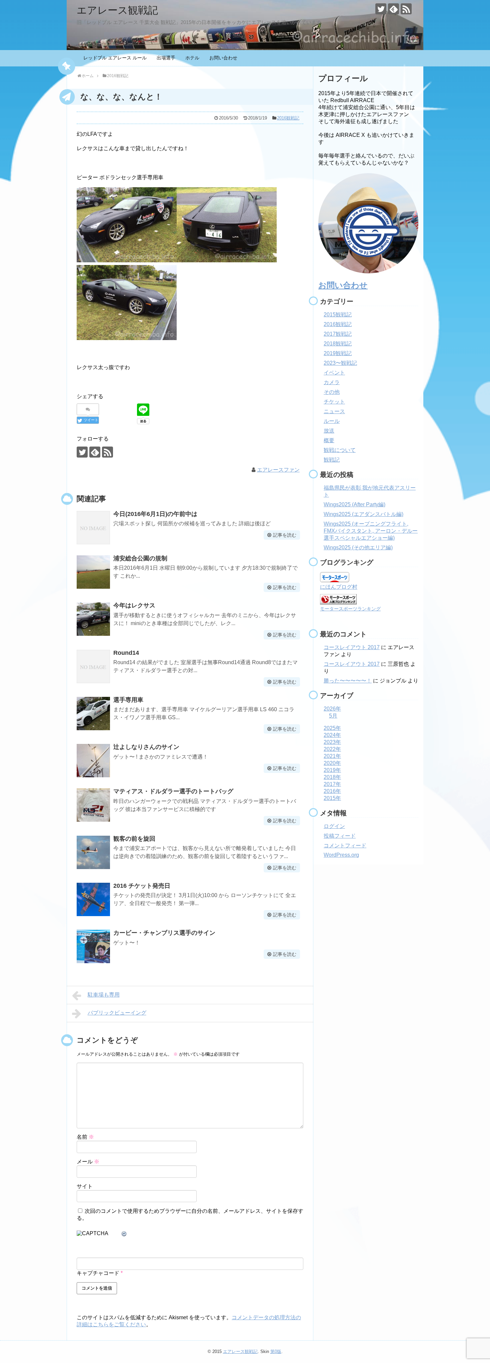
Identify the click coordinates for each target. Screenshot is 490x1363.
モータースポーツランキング (350, 608)
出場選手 (166, 57)
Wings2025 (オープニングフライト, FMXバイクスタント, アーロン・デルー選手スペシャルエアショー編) (371, 531)
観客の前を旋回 (134, 838)
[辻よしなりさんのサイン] (93, 760)
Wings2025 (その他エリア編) (358, 547)
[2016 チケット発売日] (93, 899)
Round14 (126, 652)
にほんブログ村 (338, 587)
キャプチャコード (98, 1273)
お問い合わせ (223, 57)
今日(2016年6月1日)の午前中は (155, 514)
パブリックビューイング (117, 1013)
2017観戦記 (338, 334)
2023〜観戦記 (340, 363)
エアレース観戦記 (117, 10)
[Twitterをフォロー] (380, 8)
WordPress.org (341, 855)
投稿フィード (340, 836)
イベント (334, 372)
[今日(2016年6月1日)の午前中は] (93, 527)
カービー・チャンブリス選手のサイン (164, 932)
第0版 (275, 1351)
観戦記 (332, 460)
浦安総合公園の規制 (140, 558)
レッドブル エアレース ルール (115, 57)
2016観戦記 (288, 117)
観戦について (340, 450)
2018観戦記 (338, 343)
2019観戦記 (338, 353)
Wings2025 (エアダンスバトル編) (363, 514)
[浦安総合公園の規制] (93, 572)
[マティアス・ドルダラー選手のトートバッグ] (93, 805)
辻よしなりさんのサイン (146, 747)
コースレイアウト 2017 (352, 647)
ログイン (334, 826)
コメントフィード (345, 845)
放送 (329, 431)
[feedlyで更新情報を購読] (393, 8)
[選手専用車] (93, 713)
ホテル (192, 57)
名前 (85, 1137)
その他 (332, 392)
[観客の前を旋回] (93, 852)
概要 (329, 440)
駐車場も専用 (104, 995)
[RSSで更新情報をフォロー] (406, 8)
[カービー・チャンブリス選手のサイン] (93, 946)
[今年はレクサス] (93, 619)
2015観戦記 (338, 314)
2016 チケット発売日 (141, 885)
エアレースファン (278, 470)
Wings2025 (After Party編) (354, 504)
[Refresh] (124, 1234)
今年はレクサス (134, 605)
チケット (334, 401)
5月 (333, 716)
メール (88, 1161)
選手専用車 (128, 700)
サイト (85, 1186)
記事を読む (284, 535)
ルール (332, 421)
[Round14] (93, 666)
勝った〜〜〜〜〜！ (348, 681)
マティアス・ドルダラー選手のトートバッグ (173, 791)
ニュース (334, 411)
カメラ (332, 382)
